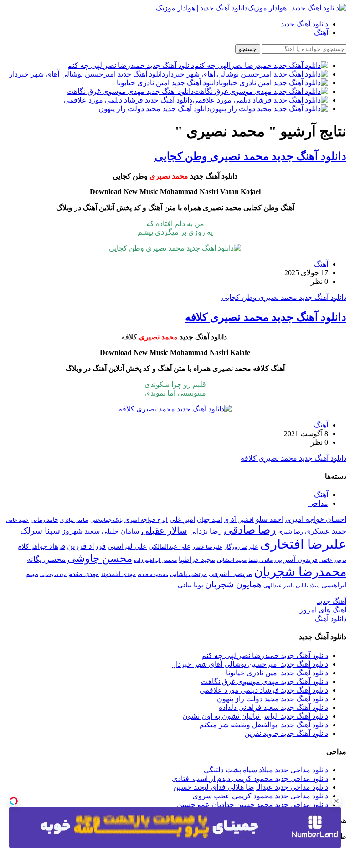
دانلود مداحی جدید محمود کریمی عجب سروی (260, 796)
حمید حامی (17, 520)
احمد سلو (269, 519)
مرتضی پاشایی (188, 573)
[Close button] (336, 801)
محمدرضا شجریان (300, 572)
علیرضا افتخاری (303, 544)
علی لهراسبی (127, 546)
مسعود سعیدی (153, 574)
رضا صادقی (250, 530)
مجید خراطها (197, 559)
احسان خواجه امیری (315, 519)
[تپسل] (13, 801)
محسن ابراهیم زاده (155, 560)
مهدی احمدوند (118, 573)
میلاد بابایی (307, 585)
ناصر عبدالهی (278, 585)
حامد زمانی (44, 520)
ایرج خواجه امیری (146, 519)
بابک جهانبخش (106, 520)
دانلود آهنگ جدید (304, 24)
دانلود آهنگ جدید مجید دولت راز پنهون (272, 699)
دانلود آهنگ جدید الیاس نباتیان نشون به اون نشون (255, 716)
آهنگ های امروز (322, 610)
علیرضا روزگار (241, 546)
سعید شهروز (81, 531)
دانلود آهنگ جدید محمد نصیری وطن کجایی (250, 156)
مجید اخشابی (232, 560)
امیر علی (182, 519)
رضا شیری (290, 531)
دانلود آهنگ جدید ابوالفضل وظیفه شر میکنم (263, 725)
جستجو (248, 49)
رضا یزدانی (205, 531)
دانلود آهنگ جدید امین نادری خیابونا (277, 673)
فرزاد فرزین (86, 546)
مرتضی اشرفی (230, 573)
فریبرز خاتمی (332, 560)
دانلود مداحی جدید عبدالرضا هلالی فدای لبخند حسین (250, 787)
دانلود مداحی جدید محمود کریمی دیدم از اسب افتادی (250, 778)
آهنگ (321, 32)
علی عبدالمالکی (169, 546)
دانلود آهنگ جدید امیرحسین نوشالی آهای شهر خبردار (250, 664)
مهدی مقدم (83, 573)
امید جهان (209, 519)
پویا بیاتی (190, 585)
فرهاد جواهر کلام (41, 546)
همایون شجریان (233, 584)
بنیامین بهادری (74, 520)
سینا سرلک (40, 530)
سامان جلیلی (120, 531)
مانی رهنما (260, 560)
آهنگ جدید (331, 601)
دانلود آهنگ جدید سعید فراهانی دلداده (273, 707)
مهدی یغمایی (53, 574)
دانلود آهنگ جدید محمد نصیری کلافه (265, 317)
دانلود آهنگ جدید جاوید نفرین (286, 733)
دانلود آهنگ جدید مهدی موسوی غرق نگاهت (264, 681)
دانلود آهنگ (330, 618)
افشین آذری (239, 519)
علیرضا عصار (207, 547)
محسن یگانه (46, 559)
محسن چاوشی (99, 558)
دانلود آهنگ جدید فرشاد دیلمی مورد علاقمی (264, 690)
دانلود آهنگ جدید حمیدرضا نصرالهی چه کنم (264, 655)
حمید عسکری (325, 531)
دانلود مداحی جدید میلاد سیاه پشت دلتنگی (266, 770)
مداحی (318, 503)
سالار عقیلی (164, 530)
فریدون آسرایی (296, 559)
